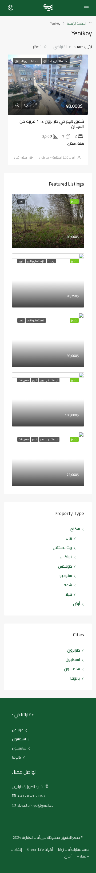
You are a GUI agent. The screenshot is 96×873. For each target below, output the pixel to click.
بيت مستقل (62, 547)
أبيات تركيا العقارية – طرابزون (57, 157)
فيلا (69, 594)
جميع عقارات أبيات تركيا (73, 849)
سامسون (72, 669)
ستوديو (65, 575)
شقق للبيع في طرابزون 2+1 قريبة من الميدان (51, 123)
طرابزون (73, 650)
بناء (69, 538)
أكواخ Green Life (40, 849)
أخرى (67, 856)
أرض (76, 603)
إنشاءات (16, 849)
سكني (75, 529)
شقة (68, 585)
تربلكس (66, 557)
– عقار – (83, 856)
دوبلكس (65, 566)
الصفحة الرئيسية (76, 23)
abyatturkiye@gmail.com (37, 805)
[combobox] (57, 46)
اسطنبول (73, 659)
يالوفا (75, 678)
